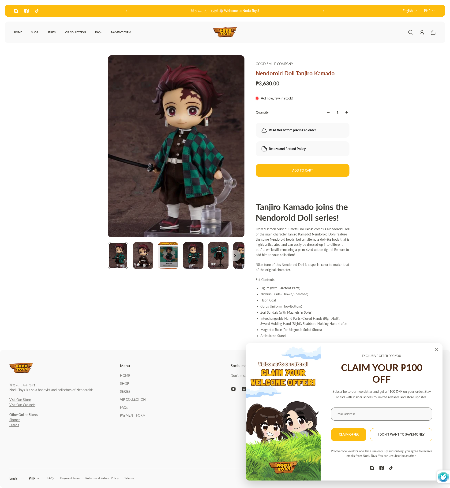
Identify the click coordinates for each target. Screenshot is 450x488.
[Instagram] (16, 11)
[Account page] (422, 32)
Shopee (14, 420)
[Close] (436, 349)
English (408, 11)
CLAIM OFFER (349, 434)
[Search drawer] (410, 32)
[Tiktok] (37, 11)
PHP (427, 11)
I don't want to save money (401, 434)
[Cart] (433, 32)
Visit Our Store (20, 400)
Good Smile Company (274, 64)
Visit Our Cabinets (22, 405)
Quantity (262, 112)
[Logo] (225, 32)
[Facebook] (26, 11)
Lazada (14, 425)
